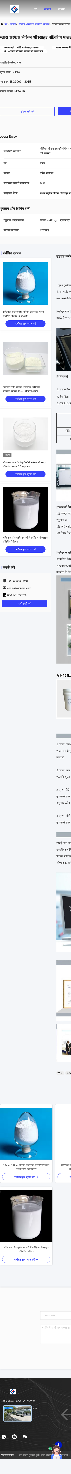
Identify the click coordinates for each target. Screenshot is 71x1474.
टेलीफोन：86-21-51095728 (20, 1401)
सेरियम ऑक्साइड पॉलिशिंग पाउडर (34, 24)
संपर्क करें (26, 111)
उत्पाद (13, 24)
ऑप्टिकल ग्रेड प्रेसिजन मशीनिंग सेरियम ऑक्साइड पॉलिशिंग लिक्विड (26, 1249)
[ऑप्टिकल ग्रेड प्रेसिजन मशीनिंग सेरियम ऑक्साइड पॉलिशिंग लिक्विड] (26, 1216)
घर (35, 9)
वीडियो (61, 9)
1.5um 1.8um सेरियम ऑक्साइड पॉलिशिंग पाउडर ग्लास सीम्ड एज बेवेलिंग (26, 1167)
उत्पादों (47, 9)
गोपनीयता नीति (7, 1455)
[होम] (14, 9)
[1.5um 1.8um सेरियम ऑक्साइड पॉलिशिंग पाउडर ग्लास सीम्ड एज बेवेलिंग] (26, 1134)
